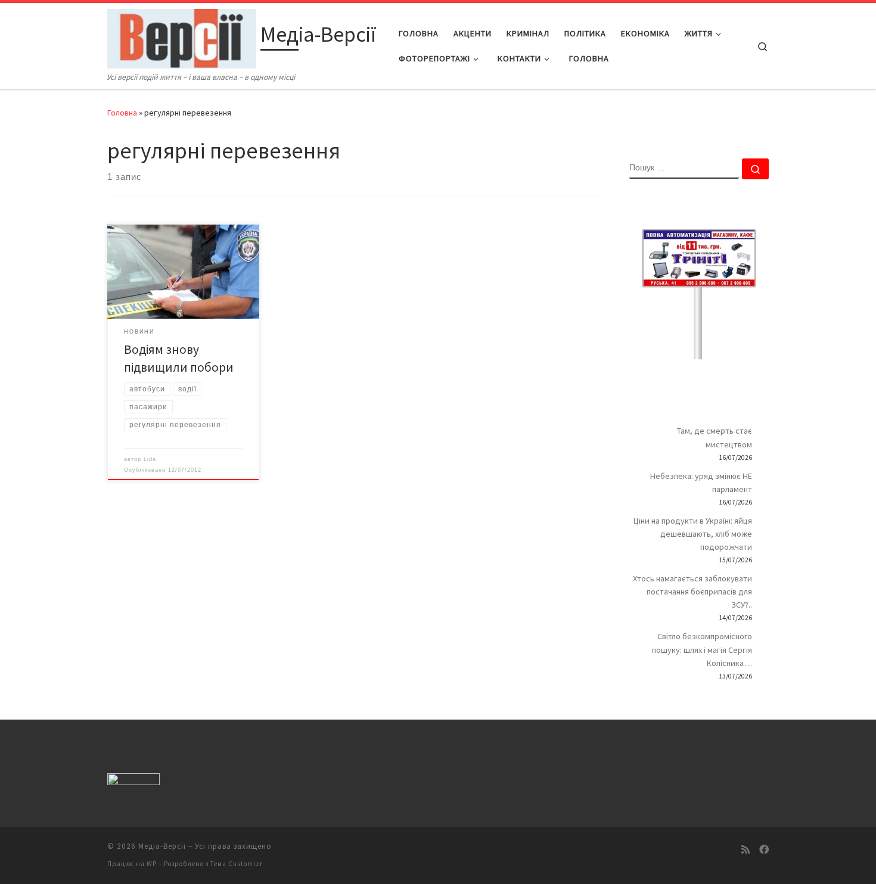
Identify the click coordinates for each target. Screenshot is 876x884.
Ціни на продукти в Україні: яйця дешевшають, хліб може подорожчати (692, 533)
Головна (122, 112)
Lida (150, 459)
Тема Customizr (236, 864)
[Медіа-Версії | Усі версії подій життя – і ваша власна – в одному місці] (181, 36)
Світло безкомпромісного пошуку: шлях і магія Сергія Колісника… (702, 649)
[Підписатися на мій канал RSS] (745, 849)
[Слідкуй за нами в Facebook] (764, 849)
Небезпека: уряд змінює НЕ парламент (701, 482)
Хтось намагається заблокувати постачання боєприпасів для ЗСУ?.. (692, 591)
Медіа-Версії (162, 846)
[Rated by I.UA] (133, 781)
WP (152, 864)
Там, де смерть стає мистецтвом (714, 437)
